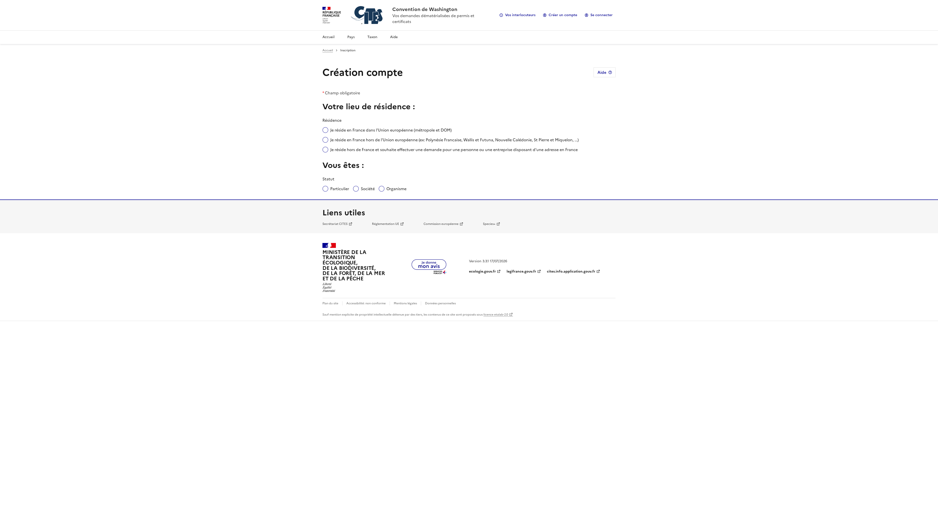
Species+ (489, 224)
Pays (351, 37)
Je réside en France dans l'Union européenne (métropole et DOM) (391, 130)
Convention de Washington (424, 9)
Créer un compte (563, 15)
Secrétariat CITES (335, 224)
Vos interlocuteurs (520, 15)
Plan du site (330, 303)
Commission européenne (441, 224)
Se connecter (601, 15)
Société (368, 189)
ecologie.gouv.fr (482, 271)
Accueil (328, 37)
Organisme (396, 189)
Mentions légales (405, 303)
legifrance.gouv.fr (521, 271)
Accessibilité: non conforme (366, 303)
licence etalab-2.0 (495, 314)
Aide (394, 37)
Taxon (372, 37)
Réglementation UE (385, 224)
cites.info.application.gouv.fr (571, 271)
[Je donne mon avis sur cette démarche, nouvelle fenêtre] (428, 272)
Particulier (339, 189)
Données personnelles (440, 303)
